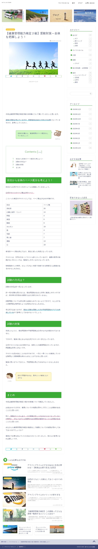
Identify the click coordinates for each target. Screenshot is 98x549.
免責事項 (21, 546)
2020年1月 (82, 143)
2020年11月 (82, 114)
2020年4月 (82, 128)
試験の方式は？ (21, 162)
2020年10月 (82, 119)
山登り (83, 80)
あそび (82, 35)
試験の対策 (20, 165)
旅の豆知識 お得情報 (82, 68)
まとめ (18, 167)
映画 (83, 43)
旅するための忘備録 (6, 2)
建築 (83, 82)
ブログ (80, 3)
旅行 (73, 3)
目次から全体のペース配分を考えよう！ (29, 159)
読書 (83, 45)
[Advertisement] (33, 96)
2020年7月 (82, 124)
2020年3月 (82, 133)
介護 (82, 55)
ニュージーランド (83, 75)
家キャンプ (83, 41)
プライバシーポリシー (10, 546)
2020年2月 (82, 138)
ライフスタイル (63, 3)
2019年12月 (82, 148)
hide (39, 152)
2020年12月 (82, 109)
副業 (82, 60)
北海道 (83, 77)
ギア (83, 38)
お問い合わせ (90, 3)
